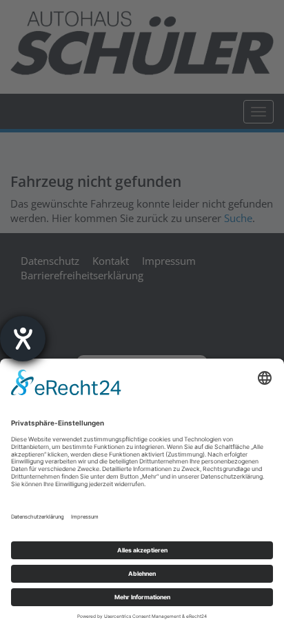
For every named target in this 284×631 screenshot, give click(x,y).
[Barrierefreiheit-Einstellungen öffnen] (22, 338)
